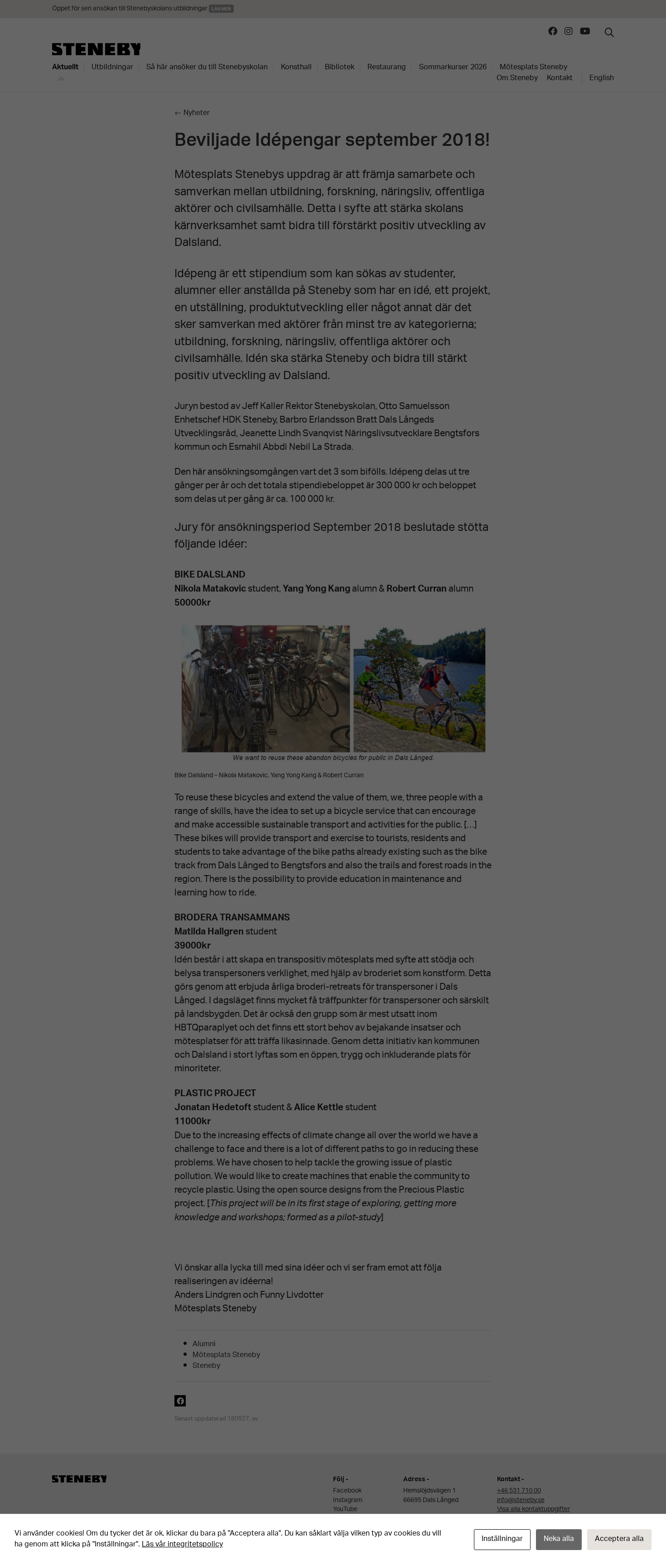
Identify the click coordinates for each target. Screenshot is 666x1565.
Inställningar (502, 1539)
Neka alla (559, 1539)
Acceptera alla (619, 1539)
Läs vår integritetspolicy (182, 1544)
